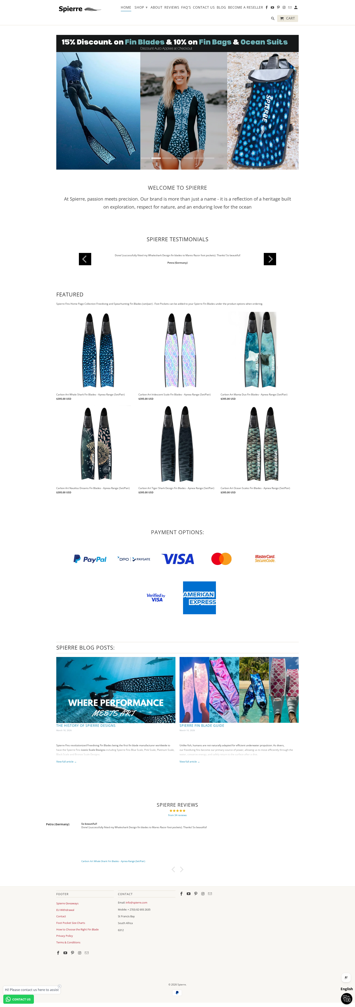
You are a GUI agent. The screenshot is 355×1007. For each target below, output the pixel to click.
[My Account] (296, 8)
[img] (177, 810)
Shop (141, 7)
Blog (221, 8)
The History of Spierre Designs (86, 725)
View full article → (66, 761)
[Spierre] (79, 8)
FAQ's (186, 8)
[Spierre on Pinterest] (73, 952)
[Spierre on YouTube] (65, 952)
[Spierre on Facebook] (58, 952)
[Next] (270, 259)
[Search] (273, 19)
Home (126, 8)
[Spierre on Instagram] (80, 952)
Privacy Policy (64, 936)
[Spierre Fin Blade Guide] (239, 690)
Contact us (204, 8)
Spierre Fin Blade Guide (202, 725)
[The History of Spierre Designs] (115, 690)
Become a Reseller (245, 8)
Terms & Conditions (68, 942)
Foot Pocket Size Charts (70, 923)
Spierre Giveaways (67, 903)
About (157, 8)
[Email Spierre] (87, 952)
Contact (61, 916)
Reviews (171, 8)
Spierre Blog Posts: (85, 647)
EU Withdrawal (65, 910)
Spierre (182, 984)
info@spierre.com (136, 902)
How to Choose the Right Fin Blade (77, 929)
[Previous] (85, 259)
